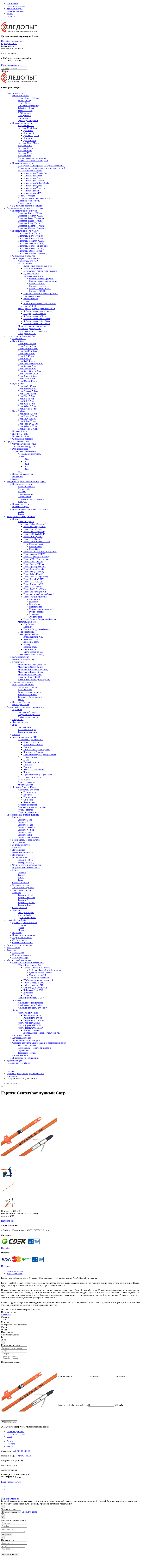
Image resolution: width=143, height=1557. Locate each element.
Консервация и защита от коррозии (34, 1048)
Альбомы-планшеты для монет (32, 1008)
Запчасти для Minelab (33, 180)
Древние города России (40, 972)
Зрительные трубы (21, 845)
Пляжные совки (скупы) (29, 201)
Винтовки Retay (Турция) (30, 223)
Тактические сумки (21, 890)
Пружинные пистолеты (23, 935)
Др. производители (27, 917)
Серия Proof (23, 1050)
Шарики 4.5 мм (19, 431)
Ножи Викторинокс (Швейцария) (34, 679)
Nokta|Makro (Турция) (28, 105)
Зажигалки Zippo (20, 957)
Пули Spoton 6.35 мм (28, 424)
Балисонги (34, 602)
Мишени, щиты (25, 785)
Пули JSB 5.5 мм (26, 399)
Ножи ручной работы (28, 634)
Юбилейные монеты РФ (29, 965)
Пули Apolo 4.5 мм (27, 343)
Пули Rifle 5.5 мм (26, 401)
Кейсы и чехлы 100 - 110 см (36, 318)
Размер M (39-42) (26, 862)
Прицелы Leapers (37, 286)
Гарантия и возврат (16, 6)
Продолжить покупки (11, 1512)
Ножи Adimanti (36, 544)
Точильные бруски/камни (30, 697)
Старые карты (24, 203)
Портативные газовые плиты (26, 867)
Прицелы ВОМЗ (37, 291)
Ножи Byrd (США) (32, 529)
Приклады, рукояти (32, 296)
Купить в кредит (14, 8)
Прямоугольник (25, 494)
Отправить (6, 1535)
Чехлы (26, 772)
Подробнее (6, 1248)
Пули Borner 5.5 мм (27, 389)
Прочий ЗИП (29, 306)
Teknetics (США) (26, 108)
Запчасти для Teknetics (34, 188)
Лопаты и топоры (26, 196)
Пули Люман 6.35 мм (28, 429)
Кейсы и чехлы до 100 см (35, 316)
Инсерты (27, 795)
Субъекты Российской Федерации (45, 970)
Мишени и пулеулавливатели (32, 326)
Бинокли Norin (25, 832)
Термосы (16, 892)
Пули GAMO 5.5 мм (27, 394)
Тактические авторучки (23, 446)
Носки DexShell (19, 857)
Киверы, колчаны (26, 782)
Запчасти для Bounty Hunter (36, 173)
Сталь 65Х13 (29, 649)
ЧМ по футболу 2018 (33, 990)
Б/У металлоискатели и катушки (27, 206)
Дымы (21, 927)
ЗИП (20, 471)
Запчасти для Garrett (33, 178)
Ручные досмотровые (28, 120)
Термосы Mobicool (26, 897)
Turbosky (22, 875)
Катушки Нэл (24, 155)
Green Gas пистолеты (22, 942)
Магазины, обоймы (32, 268)
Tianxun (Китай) (25, 110)
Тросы (21, 514)
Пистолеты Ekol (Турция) (30, 233)
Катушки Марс (25, 153)
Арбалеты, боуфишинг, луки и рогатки (25, 707)
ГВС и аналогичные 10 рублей (38, 980)
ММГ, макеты (13, 947)
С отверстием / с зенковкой (31, 499)
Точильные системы (27, 694)
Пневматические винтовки (25, 211)
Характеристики (14, 1273)
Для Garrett (28, 133)
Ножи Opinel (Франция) (34, 566)
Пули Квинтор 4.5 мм (28, 373)
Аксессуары (18, 952)
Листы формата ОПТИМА (30, 1028)
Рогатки (16, 734)
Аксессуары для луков (28, 757)
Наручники (17, 476)
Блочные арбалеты (27, 712)
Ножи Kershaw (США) (34, 554)
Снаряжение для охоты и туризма (23, 815)
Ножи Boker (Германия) (34, 524)
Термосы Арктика (26, 902)
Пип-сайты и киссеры (33, 762)
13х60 (26, 461)
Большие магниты (26, 486)
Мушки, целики (31, 273)
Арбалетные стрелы (27, 805)
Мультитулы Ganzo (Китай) (31, 667)
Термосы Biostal (25, 895)
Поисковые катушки (22, 123)
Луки (14, 724)
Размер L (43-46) (25, 860)
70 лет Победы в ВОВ (33, 983)
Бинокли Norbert (26, 830)
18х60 (26, 469)
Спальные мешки (20, 885)
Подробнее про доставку (13, 41)
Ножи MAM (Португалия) (35, 559)
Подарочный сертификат (19, 1063)
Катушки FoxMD (26, 125)
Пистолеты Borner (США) (30, 238)
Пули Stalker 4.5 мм (27, 368)
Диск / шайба (24, 489)
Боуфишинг (17, 719)
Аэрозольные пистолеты (29, 454)
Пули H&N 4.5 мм (26, 353)
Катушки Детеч (25, 148)
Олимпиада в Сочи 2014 (35, 988)
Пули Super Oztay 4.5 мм (29, 371)
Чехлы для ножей (20, 704)
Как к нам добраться (11, 65)
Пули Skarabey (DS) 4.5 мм (30, 363)
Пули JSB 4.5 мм (26, 356)
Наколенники (18, 855)
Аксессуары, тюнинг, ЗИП (25, 737)
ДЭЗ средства (18, 842)
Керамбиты (34, 604)
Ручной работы (36, 612)
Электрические (25, 689)
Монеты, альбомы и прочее (20, 960)
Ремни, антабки (30, 298)
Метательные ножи (27, 622)
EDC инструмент (20, 657)
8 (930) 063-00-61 (9, 43)
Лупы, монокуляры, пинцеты (26, 1040)
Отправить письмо (10, 1554)
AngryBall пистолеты (22, 937)
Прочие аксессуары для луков (37, 774)
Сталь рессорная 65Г (33, 652)
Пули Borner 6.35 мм (27, 416)
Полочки (27, 764)
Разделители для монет (34, 1020)
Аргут (21, 877)
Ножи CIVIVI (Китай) (34, 531)
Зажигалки (12, 950)
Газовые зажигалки (21, 955)
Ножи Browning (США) (34, 526)
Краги (26, 759)
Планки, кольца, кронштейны (43, 281)
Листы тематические (28, 1013)
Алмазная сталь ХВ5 (33, 637)
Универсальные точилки (29, 692)
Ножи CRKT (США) (33, 536)
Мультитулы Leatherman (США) (33, 669)
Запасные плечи (31, 742)
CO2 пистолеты (19, 940)
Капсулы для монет (21, 1035)
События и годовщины (40, 978)
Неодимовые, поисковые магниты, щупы (26, 481)
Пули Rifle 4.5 (24, 358)
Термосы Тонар (25, 905)
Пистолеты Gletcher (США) (31, 243)
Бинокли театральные (28, 837)
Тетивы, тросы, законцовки (36, 749)
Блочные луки (24, 727)
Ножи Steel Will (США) (34, 589)
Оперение (28, 800)
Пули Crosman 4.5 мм (28, 348)
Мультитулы (18, 662)
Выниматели (29, 792)
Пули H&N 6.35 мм (27, 419)
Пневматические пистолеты (25, 231)
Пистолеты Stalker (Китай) (30, 251)
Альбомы (16, 1000)
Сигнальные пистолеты (23, 256)
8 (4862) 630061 (25, 1456)
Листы (15, 1010)
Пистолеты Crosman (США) (31, 241)
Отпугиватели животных (24, 444)
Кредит (10, 1446)
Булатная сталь (30, 639)
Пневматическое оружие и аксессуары (25, 208)
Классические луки (27, 729)
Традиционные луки (27, 732)
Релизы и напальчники (34, 769)
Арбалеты (17, 709)
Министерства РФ (38, 975)
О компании (12, 3)
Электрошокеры (20, 449)
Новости (11, 16)
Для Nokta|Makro (31, 135)
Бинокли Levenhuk (27, 827)
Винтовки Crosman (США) (30, 216)
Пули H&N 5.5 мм (26, 396)
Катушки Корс (25, 150)
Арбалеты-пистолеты (28, 717)
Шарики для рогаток (28, 812)
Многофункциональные (40, 609)
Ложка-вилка (18, 850)
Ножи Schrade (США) (33, 579)
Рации (15, 870)
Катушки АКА (25, 145)
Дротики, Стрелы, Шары (24, 787)
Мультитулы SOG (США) (30, 674)
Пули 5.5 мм (18, 383)
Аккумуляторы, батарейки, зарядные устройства (41, 165)
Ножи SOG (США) (32, 581)
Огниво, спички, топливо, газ (26, 865)
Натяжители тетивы (33, 744)
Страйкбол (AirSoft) (16, 920)
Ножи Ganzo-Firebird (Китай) (37, 541)
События (27, 995)
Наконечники (29, 797)
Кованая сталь (30, 647)
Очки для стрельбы (27, 333)
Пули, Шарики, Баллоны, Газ (20, 336)
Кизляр (26, 644)
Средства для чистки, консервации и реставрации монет (39, 1043)
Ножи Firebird (35, 546)
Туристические (36, 617)
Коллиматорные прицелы (41, 278)
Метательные (35, 607)
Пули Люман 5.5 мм (27, 409)
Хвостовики (29, 802)
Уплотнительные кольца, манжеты (39, 303)
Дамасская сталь (31, 642)
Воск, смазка (24, 779)
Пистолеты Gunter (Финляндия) (33, 246)
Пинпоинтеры (25, 118)
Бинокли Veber (25, 835)
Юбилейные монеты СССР (31, 998)
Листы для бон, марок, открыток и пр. (41, 1033)
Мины (21, 930)
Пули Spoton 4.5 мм (27, 366)
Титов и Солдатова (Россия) (36, 629)
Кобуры (16, 479)
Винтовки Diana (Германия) (31, 218)
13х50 (26, 459)
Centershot (6, 1314)
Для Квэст (28, 138)
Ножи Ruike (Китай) (33, 574)
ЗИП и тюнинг (25, 263)
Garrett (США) (24, 103)
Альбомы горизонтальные (30, 1003)
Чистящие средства (27, 1045)
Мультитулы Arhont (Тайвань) (32, 664)
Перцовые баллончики (23, 474)
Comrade (22, 872)
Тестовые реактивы (27, 1053)
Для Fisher (28, 130)
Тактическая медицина (23, 887)
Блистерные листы (32, 1015)
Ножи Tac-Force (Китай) (35, 592)
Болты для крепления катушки (32, 158)
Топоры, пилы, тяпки (22, 682)
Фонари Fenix (24, 915)
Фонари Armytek (26, 912)
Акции (10, 13)
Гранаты (22, 925)
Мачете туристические (23, 659)
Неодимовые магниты (23, 484)
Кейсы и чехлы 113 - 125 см (36, 321)
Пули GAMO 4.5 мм (27, 351)
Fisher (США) (24, 100)
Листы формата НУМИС (30, 1025)
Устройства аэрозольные (24, 451)
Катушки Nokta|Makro (28, 143)
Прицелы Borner (37, 283)
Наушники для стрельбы (29, 328)
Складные (34, 614)
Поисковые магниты (22, 504)
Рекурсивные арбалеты (29, 714)
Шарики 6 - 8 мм (20, 434)
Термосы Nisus (25, 900)
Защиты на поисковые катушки (33, 160)
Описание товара (15, 1271)
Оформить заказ (9, 1422)
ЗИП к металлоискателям (30, 170)
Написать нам (7, 1221)
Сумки (21, 511)
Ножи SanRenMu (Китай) (35, 576)
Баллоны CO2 (19, 338)
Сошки (26, 301)
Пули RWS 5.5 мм (26, 404)
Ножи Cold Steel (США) (34, 534)
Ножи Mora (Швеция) (33, 561)
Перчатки (17, 932)
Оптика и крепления (33, 276)
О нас (9, 1436)
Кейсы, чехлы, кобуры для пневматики (36, 308)
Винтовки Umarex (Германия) (32, 228)
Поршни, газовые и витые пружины (40, 293)
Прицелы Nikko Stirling (40, 288)
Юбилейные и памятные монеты (28, 962)
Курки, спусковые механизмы (37, 266)
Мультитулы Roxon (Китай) (31, 672)
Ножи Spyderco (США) (34, 584)
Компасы (16, 847)
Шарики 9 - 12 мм (20, 436)
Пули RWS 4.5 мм (26, 361)
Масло (21, 699)
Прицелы (27, 747)
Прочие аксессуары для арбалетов (39, 754)
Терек (20, 880)
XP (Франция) (24, 113)
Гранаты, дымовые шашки (24, 922)
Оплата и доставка (15, 11)
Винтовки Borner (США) (30, 213)
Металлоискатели (20, 95)
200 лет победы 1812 (33, 985)
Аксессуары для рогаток (29, 777)
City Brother (28, 624)
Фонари (16, 910)
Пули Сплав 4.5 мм (27, 378)
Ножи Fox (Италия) (32, 539)
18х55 (26, 466)
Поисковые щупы (20, 506)
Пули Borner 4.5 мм (27, 346)
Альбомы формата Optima (30, 1005)
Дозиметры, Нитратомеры (19, 945)
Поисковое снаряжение (23, 163)
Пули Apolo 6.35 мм (27, 414)
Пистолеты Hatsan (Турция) (31, 248)
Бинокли (16, 817)
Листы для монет (31, 1030)
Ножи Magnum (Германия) (36, 556)
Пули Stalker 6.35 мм (27, 426)
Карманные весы (20, 1055)
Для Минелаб (29, 140)
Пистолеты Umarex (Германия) (32, 253)
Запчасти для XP (31, 191)
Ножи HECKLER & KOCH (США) (40, 551)
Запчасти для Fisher (32, 175)
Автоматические (37, 599)
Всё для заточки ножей (23, 684)
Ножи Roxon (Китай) (33, 569)
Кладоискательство (16, 93)
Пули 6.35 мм (18, 411)
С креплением (24, 496)
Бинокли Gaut (24, 822)
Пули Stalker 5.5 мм (27, 406)
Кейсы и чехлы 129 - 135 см (36, 323)
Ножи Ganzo (35, 549)
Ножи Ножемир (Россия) (35, 597)
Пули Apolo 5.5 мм (27, 386)
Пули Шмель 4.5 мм (27, 381)
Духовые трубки (20, 722)
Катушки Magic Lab (27, 128)
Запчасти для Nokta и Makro (36, 183)
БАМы (21, 456)
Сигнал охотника (20, 882)
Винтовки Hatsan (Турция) (30, 221)
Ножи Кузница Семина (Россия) (38, 594)
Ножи (15, 519)
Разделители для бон (33, 1018)
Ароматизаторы (14, 1060)
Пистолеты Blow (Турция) (30, 236)
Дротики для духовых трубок (32, 807)
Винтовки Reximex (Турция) (31, 226)
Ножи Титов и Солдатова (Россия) (39, 619)
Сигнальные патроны (22, 439)
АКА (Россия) (24, 115)
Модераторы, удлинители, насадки (40, 271)
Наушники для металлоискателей (34, 198)
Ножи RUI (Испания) (33, 571)
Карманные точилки (27, 687)
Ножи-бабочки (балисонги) (31, 654)
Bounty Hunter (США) (28, 98)
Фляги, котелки (19, 907)
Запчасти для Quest (32, 185)
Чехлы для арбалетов (33, 752)
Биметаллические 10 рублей (36, 967)
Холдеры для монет (21, 1038)
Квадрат (22, 491)
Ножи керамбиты (26, 632)
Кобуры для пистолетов (34, 313)
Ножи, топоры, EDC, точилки (21, 516)
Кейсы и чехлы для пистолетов (38, 311)
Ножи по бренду (26, 521)
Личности (28, 993)
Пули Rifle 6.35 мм (27, 421)
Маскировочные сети (22, 852)
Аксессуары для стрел (28, 790)
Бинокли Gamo (25, 820)
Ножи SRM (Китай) (32, 587)
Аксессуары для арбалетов (30, 739)
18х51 (26, 464)
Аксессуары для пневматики (26, 258)
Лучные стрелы (25, 810)
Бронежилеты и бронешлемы (26, 840)
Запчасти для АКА (32, 193)
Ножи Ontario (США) (33, 564)
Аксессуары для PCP (28, 261)
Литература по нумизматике (25, 1058)
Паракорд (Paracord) (21, 702)
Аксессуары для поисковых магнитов (30, 509)
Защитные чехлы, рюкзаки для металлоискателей (41, 168)
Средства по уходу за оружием (32, 331)
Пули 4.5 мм (18, 341)
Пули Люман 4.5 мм (27, 376)
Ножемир (28, 627)
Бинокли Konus (25, 825)
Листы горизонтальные (29, 1023)
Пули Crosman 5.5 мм (28, 391)
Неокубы (22, 501)
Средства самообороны (18, 441)
